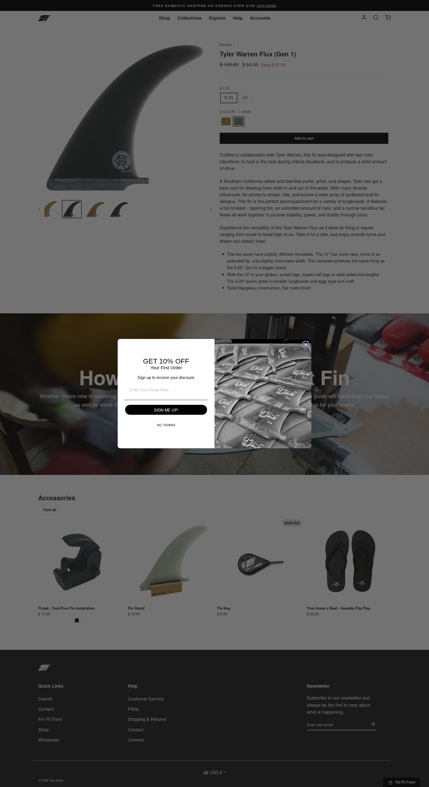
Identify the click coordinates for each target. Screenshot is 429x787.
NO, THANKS (166, 425)
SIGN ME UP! (166, 410)
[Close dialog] (306, 344)
